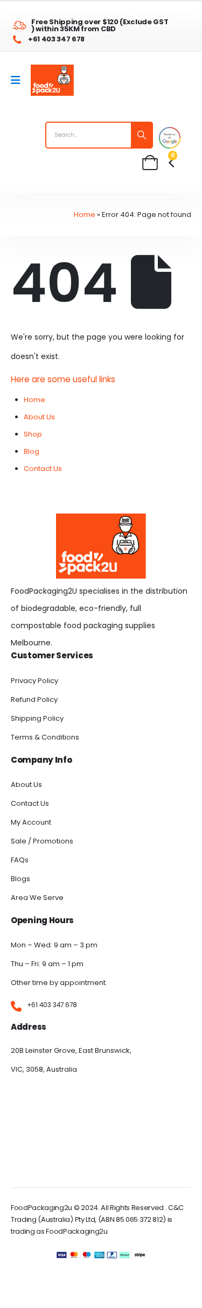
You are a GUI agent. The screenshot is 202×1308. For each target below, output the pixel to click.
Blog (31, 451)
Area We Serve (37, 897)
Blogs (20, 879)
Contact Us (43, 468)
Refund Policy (34, 699)
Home (84, 214)
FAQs (20, 860)
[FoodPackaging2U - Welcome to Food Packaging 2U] (52, 80)
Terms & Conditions (45, 737)
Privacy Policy (34, 681)
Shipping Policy (37, 718)
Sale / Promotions (42, 841)
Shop (33, 434)
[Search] (141, 135)
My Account (31, 822)
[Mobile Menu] (19, 80)
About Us (39, 417)
